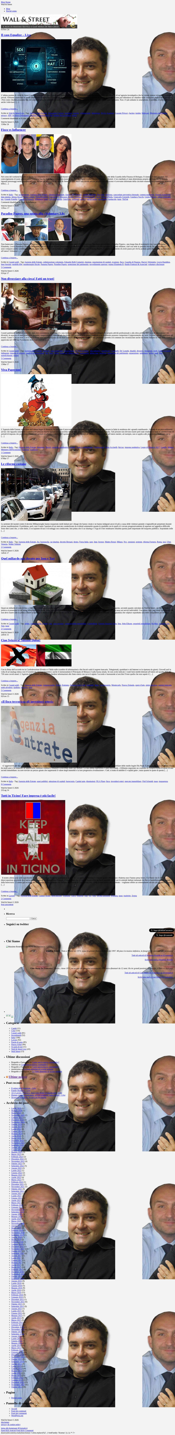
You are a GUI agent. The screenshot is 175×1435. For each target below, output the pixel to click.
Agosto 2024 (16, 1127)
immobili (90, 685)
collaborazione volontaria (53, 262)
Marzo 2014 (16, 1348)
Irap (86, 896)
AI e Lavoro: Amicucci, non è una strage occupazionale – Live (36, 1093)
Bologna (108, 195)
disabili (133, 351)
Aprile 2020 (16, 1219)
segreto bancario (165, 685)
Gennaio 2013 (17, 1380)
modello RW (17, 264)
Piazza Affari (16, 1044)
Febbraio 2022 (17, 1182)
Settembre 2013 (17, 1362)
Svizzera (24, 687)
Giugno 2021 (16, 1198)
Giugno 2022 (16, 1173)
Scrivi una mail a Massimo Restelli (159, 960)
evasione (77, 197)
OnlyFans (67, 199)
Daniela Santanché (162, 195)
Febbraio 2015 (17, 1322)
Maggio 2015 (16, 1315)
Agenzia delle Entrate (38, 113)
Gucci (73, 896)
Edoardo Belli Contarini (74, 262)
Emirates (65, 685)
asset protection (57, 351)
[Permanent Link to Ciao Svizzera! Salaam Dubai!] (36, 666)
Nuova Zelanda (128, 685)
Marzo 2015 (16, 1320)
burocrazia (70, 781)
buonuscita (44, 542)
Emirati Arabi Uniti (77, 685)
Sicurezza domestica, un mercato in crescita (28, 1097)
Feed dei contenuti (18, 1411)
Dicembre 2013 (17, 1355)
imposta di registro (17, 353)
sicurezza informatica (20, 115)
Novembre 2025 (17, 1115)
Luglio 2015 (16, 1311)
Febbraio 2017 (17, 1269)
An (38, 542)
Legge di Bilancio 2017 (150, 447)
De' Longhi (124, 351)
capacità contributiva (60, 447)
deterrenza (96, 113)
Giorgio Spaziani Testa (107, 624)
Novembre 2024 (17, 1122)
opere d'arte (140, 685)
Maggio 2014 (16, 1343)
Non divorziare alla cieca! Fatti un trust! (27, 278)
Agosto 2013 (16, 1364)
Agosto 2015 (16, 1309)
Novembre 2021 (17, 1187)
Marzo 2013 (16, 1375)
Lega (46, 199)
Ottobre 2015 (16, 1304)
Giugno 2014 (16, 1341)
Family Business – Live (20, 1090)
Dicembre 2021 (17, 1184)
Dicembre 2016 (17, 1272)
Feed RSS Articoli (8, 1430)
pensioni (131, 542)
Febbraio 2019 (17, 1230)
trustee (16, 355)
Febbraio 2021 (17, 1205)
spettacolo (112, 199)
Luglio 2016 (16, 1283)
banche (76, 113)
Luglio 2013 (16, 1366)
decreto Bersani (66, 542)
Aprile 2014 (16, 1345)
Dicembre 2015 (17, 1299)
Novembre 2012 (17, 1385)
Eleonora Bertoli (66, 197)
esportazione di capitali (101, 262)
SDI (9, 115)
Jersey (56, 353)
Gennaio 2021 (17, 1207)
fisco (98, 197)
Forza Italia (83, 542)
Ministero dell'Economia (11, 450)
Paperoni (25, 450)
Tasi (2, 626)
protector (102, 353)
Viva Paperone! (11, 369)
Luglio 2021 (16, 1196)
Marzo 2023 (16, 1154)
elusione (88, 262)
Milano (170, 447)
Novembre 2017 (17, 1249)
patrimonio (84, 353)
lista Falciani (6, 264)
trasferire (127, 896)
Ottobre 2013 (16, 1359)
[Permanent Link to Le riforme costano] (36, 520)
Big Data (100, 195)
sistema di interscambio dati (41, 115)
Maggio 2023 (16, 1152)
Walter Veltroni (14, 544)
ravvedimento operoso (98, 264)
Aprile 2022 (16, 1177)
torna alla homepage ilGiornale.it (14, 1428)
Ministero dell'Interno (158, 113)
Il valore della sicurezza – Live (23, 1088)
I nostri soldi (14, 262)
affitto (27, 624)
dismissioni (90, 781)
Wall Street (15, 1051)
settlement (144, 353)
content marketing (147, 195)
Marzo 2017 (16, 1267)
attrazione (41, 447)
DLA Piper (100, 781)
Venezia (4, 544)
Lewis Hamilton (163, 262)
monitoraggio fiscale (31, 264)
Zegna (134, 896)
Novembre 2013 (17, 1357)
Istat (95, 542)
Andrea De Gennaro (73, 195)
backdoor (68, 113)
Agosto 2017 (16, 1256)
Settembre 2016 (17, 1279)
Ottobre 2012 (16, 1387)
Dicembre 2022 (17, 1159)
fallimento (5, 353)
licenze (101, 542)
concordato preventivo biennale (126, 195)
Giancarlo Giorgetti (121, 197)
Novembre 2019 (17, 1223)
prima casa (94, 353)
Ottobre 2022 (16, 1164)
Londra (164, 447)
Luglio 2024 (16, 1129)
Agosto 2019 (16, 1226)
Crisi (13, 1031)
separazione (134, 353)
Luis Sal (52, 199)
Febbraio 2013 (17, 1378)
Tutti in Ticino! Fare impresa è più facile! (28, 795)
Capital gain (80, 781)
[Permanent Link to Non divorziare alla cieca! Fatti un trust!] (36, 329)
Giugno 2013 (16, 1368)
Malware (145, 113)
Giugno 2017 (16, 1260)
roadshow (34, 450)
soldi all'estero (6, 687)
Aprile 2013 (16, 1373)
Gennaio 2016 (17, 1297)
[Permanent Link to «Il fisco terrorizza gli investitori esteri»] (39, 762)
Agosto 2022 (16, 1168)
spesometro (102, 199)
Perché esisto (11, 11)
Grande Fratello (10, 199)
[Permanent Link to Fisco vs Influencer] (36, 173)
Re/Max (154, 624)
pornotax (75, 199)
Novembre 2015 (17, 1302)
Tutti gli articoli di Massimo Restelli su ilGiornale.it (152, 955)
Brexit (48, 447)
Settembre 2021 (17, 1191)
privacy (4, 115)
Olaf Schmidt (147, 781)
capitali (72, 447)
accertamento (24, 195)
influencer (39, 199)
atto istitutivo (95, 351)
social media (92, 199)
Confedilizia (92, 624)
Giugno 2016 (16, 1286)
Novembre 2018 (17, 1233)
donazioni (148, 351)
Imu (119, 624)
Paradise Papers (60, 264)
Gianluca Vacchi (137, 197)
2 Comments (6, 547)
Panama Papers (47, 264)
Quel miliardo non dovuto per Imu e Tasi (28, 558)
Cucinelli (115, 351)
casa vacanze (58, 624)
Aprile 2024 (16, 1136)
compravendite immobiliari (75, 624)
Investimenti (16, 1035)
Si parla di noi (17, 1047)
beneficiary (105, 351)
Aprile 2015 (16, 1318)
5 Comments (6, 267)
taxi (164, 542)
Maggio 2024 (16, 1134)
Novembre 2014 (17, 1329)
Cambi (14, 1028)
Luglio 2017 (16, 1258)
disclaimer (5, 1422)
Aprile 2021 (16, 1200)
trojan (74, 115)
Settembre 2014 (17, 1334)
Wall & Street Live (16, 113)
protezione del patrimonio (78, 264)
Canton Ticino (44, 896)
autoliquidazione (89, 195)
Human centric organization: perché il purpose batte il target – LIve (38, 1095)
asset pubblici (42, 781)
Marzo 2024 (16, 1138)
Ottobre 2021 (16, 1189)
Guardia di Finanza (26, 199)
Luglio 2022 (16, 1170)
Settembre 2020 (17, 1212)
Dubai (58, 685)
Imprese (80, 896)
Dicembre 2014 (17, 1327)
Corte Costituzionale (84, 447)
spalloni (16, 687)
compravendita (49, 685)
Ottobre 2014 (16, 1332)
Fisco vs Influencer (13, 129)
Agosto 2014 (16, 1336)
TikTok (125, 199)
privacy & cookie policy (10, 1424)
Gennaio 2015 (17, 1325)
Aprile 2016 (16, 1290)
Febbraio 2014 (17, 1350)
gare (91, 542)
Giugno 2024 (16, 1131)
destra (76, 542)
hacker (131, 113)
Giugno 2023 (16, 1150)
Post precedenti (7, 904)
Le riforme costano (13, 464)
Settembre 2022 (17, 1166)
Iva (90, 896)
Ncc (125, 542)
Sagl (94, 896)
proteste (139, 542)
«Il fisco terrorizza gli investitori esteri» (27, 701)
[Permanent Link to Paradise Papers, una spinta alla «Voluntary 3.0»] (36, 240)
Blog (8, 9)
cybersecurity (85, 113)
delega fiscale (17, 197)
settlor (151, 353)
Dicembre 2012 (17, 1382)
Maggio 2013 (16, 1371)
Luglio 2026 (16, 1108)
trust (156, 353)
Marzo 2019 (16, 1228)
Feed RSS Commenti (24, 1430)
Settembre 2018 (17, 1235)
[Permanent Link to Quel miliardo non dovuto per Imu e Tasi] (36, 604)
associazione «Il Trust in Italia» (76, 351)
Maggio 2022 (16, 1175)
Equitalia (66, 896)
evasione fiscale (89, 197)
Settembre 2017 (17, 1253)
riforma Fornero (149, 542)
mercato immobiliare (133, 781)
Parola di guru (17, 1042)
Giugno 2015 (16, 1313)
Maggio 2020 (16, 1216)
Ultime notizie (18, 1076)
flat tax (121, 447)
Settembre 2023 (17, 1145)
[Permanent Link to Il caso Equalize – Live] (36, 91)
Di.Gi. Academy (107, 113)
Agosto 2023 (16, 1147)
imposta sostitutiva (132, 447)
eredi (155, 351)
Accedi (14, 1409)
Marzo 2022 (16, 1180)
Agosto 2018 (16, 1237)
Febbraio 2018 (17, 1242)
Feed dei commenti (19, 1413)
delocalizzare (56, 896)
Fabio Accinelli (164, 351)
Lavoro (12, 896)
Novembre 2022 (17, 1161)
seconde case (164, 624)
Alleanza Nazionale (56, 195)
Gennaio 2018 (17, 1244)
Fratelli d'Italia (107, 197)
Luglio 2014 (16, 1339)
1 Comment (6, 452)
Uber (169, 542)
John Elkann (127, 624)
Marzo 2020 (16, 1221)
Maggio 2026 (16, 1111)
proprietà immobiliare (141, 624)
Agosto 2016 (16, 1281)
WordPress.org (17, 1416)
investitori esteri (117, 781)
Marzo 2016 (16, 1292)
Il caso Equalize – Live (16, 35)
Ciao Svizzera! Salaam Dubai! (20, 640)
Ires (46, 353)
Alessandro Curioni (56, 113)
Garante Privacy (121, 113)
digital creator (28, 197)
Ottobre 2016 (16, 1276)
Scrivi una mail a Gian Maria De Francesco (155, 977)
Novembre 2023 (17, 1143)
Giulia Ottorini (150, 197)
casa (50, 624)
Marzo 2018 (16, 1239)
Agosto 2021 (16, 1193)
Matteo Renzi (110, 542)
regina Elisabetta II (115, 264)
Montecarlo (116, 685)
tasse (119, 199)
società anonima (103, 896)
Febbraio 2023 (17, 1157)
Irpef (51, 353)
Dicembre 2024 (17, 1120)
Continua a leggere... (9, 109)
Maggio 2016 (16, 1288)
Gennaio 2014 (17, 1352)
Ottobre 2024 (16, 1124)
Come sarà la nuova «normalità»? (45, 1062)
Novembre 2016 (17, 1274)
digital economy (41, 197)
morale (59, 199)
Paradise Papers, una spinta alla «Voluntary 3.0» (33, 213)
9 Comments (6, 784)
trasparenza (163, 781)
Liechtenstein (105, 685)
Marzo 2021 (16, 1203)
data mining (6, 197)
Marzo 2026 (16, 1113)
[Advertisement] (25, 996)
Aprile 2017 (16, 1265)
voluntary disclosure (156, 264)
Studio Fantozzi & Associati (136, 264)
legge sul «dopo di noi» (69, 353)
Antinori (46, 351)
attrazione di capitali (57, 781)
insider (138, 113)
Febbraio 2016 (17, 1295)
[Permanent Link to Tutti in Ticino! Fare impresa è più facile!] (33, 874)
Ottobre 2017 (16, 1251)
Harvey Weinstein (148, 262)
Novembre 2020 (17, 1210)
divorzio (140, 351)
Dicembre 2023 (17, 1140)
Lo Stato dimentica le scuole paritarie (38, 1069)
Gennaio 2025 (17, 1117)
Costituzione (99, 447)
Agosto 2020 (16, 1214)
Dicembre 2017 (17, 1246)
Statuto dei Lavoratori (62, 115)
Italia (11, 195)
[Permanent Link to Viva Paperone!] (36, 425)
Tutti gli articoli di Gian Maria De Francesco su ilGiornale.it (149, 973)
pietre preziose (151, 685)
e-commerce (54, 197)
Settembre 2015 (17, 1306)
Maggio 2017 (16, 1263)
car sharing (54, 542)
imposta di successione (35, 353)
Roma (159, 542)
